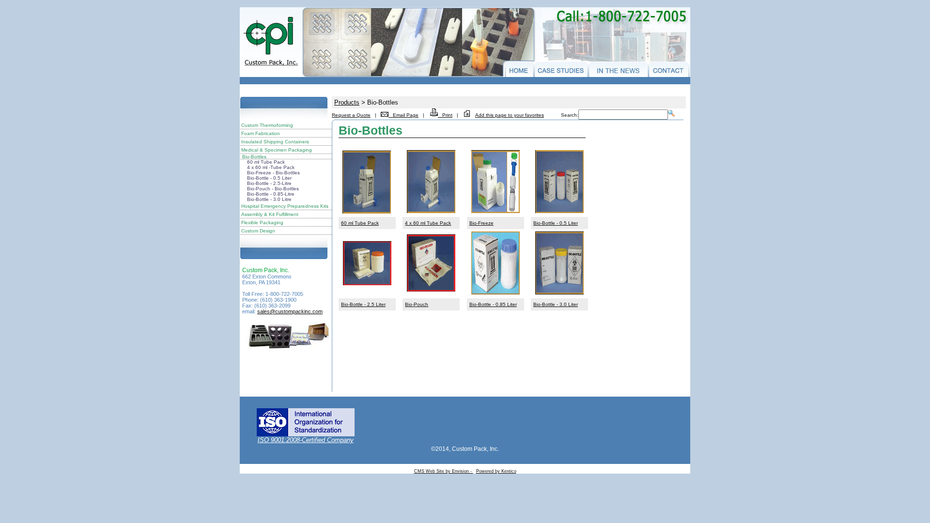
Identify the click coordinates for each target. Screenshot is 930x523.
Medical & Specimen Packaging (276, 150)
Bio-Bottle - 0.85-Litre (270, 194)
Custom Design (258, 230)
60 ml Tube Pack (266, 162)
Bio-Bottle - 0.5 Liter (269, 178)
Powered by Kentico (496, 471)
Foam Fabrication (260, 133)
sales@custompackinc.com (290, 311)
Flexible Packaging (262, 222)
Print (445, 115)
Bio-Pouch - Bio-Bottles (273, 188)
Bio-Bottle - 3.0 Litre (269, 199)
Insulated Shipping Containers (275, 141)
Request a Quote (351, 115)
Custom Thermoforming (267, 125)
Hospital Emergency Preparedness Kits (284, 206)
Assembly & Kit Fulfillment (269, 214)
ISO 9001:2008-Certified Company (306, 440)
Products (346, 102)
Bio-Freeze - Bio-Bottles (273, 172)
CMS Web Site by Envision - (443, 471)
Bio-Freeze (481, 223)
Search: (569, 115)
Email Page (403, 115)
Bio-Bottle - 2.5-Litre (269, 183)
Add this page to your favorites (509, 115)
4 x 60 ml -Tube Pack (270, 167)
